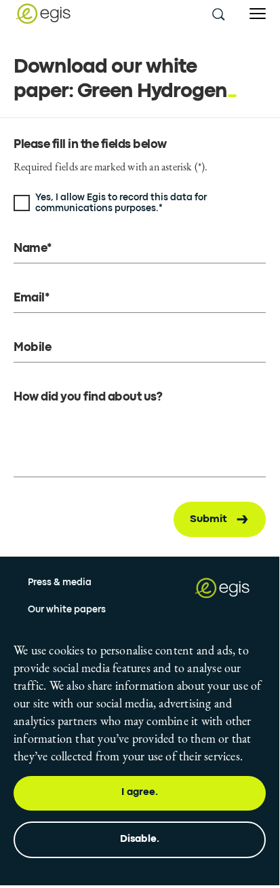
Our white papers (67, 610)
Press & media (60, 582)
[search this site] (217, 13)
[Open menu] (257, 14)
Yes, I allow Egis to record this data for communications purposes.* (121, 202)
